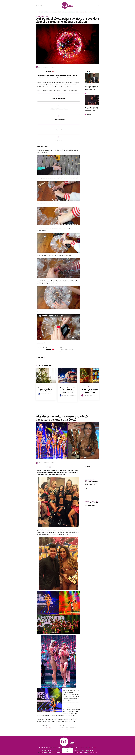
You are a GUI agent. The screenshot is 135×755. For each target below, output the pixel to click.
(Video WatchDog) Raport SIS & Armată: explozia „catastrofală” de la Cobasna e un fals (91, 109)
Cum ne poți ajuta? (45, 750)
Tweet (47, 727)
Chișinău (68, 385)
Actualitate (46, 12)
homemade (72, 349)
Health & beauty (65, 12)
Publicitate (41, 12)
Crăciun (61, 349)
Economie (92, 83)
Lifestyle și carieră (72, 12)
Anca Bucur (62, 727)
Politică (90, 480)
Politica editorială (89, 750)
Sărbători (47, 385)
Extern (37, 414)
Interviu (86, 480)
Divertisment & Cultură (40, 16)
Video (86, 12)
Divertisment (55, 12)
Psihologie (81, 12)
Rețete (77, 12)
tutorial (61, 351)
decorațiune (67, 349)
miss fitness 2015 (73, 727)
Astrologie (94, 12)
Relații (59, 12)
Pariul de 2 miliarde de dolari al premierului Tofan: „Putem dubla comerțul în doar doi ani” (91, 88)
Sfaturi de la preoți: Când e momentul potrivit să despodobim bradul (46, 389)
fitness (67, 727)
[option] (46, 385)
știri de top (92, 501)
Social (50, 12)
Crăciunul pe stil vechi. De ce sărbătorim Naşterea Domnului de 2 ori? (89, 391)
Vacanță (89, 12)
